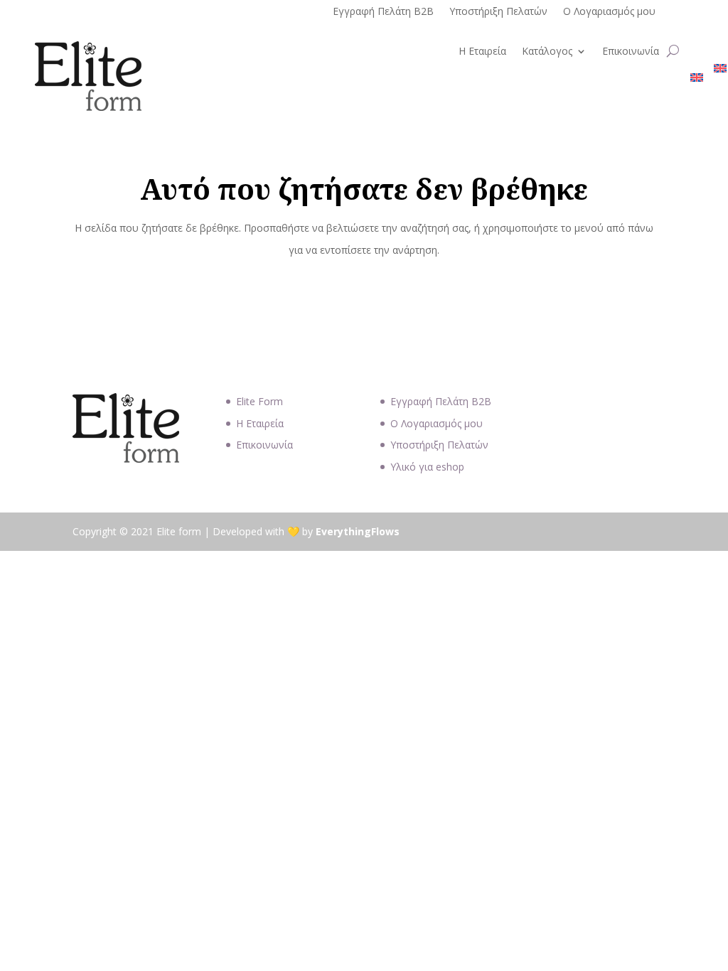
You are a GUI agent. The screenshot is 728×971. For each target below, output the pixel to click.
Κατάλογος (547, 52)
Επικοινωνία (630, 52)
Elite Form (259, 401)
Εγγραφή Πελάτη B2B (383, 12)
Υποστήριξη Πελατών (498, 12)
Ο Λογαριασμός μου (609, 12)
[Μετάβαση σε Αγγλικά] (696, 80)
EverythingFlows (358, 531)
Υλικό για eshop (427, 466)
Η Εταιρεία (482, 52)
